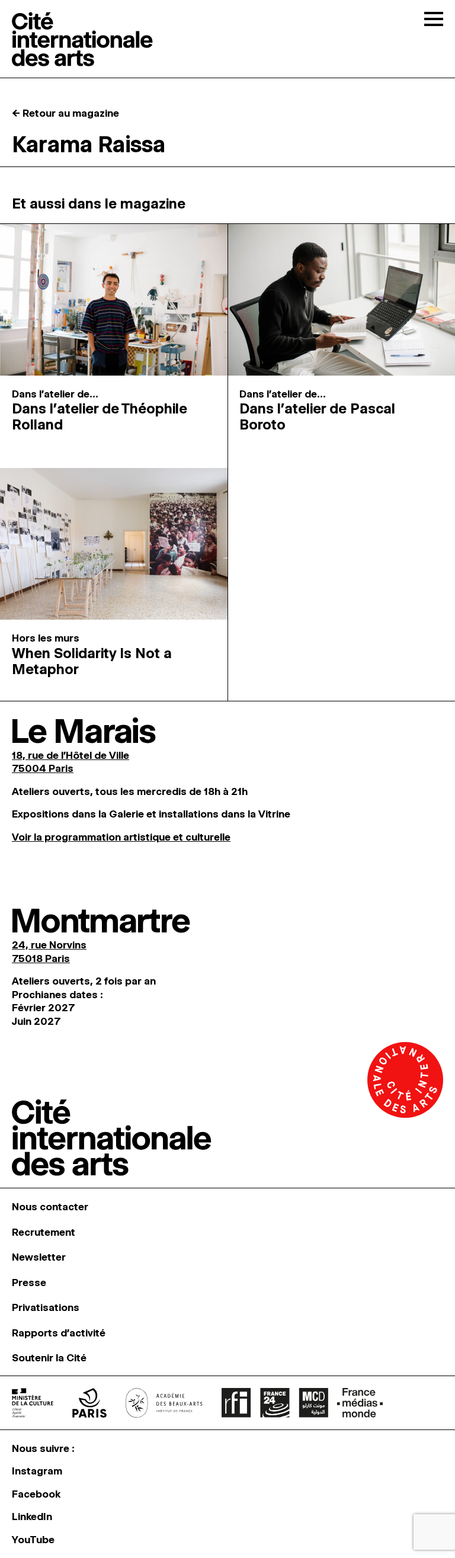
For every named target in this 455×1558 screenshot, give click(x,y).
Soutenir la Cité (49, 1358)
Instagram (37, 1471)
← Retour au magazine (65, 113)
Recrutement (43, 1232)
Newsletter (39, 1257)
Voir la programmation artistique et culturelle (121, 837)
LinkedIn (32, 1516)
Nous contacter (50, 1207)
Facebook (36, 1494)
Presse (29, 1282)
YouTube (33, 1540)
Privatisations (45, 1307)
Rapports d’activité (58, 1333)
